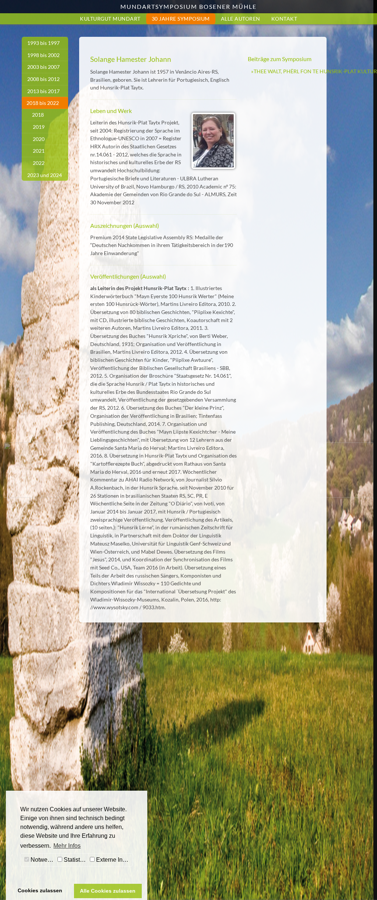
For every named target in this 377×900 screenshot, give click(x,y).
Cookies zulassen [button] (40, 890)
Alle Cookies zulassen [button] (107, 891)
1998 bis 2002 (43, 55)
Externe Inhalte (114, 860)
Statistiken (75, 860)
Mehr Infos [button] (67, 846)
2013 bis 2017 (43, 91)
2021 (39, 151)
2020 (39, 139)
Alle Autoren (240, 18)
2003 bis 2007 (43, 67)
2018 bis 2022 (43, 103)
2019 (39, 127)
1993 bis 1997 (43, 43)
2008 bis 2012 (43, 79)
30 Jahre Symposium (181, 18)
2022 (39, 163)
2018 (38, 115)
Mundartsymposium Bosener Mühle (188, 6)
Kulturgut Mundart (110, 18)
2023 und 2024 (44, 175)
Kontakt (284, 18)
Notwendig (42, 860)
